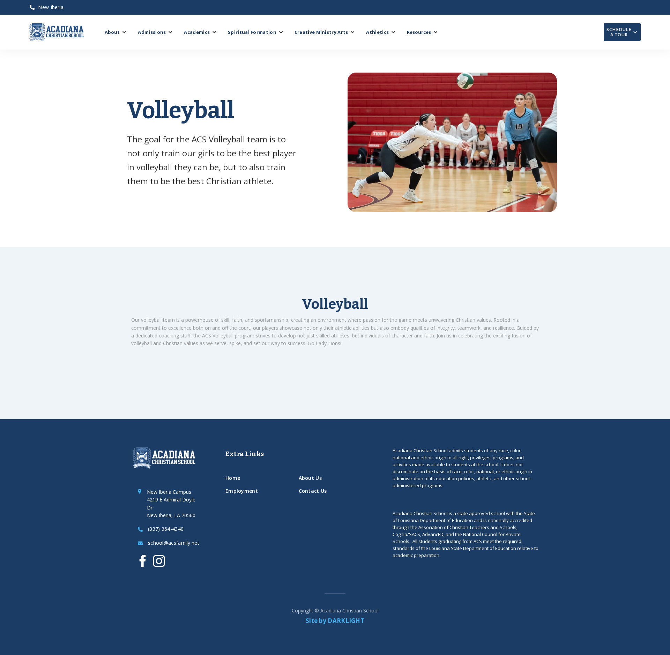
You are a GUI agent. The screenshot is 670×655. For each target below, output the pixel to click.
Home (232, 478)
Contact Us (313, 490)
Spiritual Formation (252, 32)
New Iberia (47, 7)
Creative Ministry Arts (321, 32)
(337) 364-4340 (166, 529)
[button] (115, 32)
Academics (197, 32)
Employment (241, 490)
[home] (56, 32)
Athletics (377, 32)
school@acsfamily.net (173, 543)
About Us (310, 478)
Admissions (152, 32)
